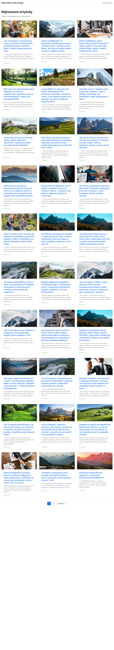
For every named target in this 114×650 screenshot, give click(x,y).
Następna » (61, 503)
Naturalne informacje (12, 3)
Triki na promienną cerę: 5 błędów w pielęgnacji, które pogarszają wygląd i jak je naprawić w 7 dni (19, 332)
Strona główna (108, 3)
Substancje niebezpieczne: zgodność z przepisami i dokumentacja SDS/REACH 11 (91, 475)
